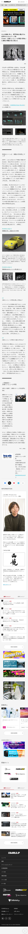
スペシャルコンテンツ (6, 864)
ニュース (3, 857)
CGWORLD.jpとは (5, 908)
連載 (2, 861)
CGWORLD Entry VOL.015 (17, 105)
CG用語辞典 (4, 868)
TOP (2, 5)
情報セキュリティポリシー (7, 914)
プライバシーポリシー (18, 914)
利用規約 (16, 908)
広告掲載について (5, 911)
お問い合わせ (17, 911)
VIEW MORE (14, 647)
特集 (6, 5)
